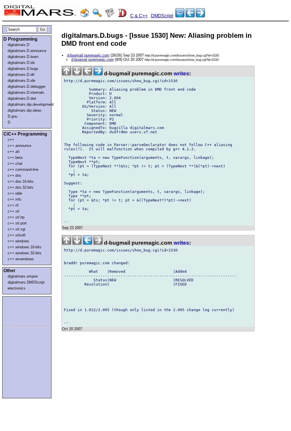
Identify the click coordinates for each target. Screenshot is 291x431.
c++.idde (15, 193)
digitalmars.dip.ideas (24, 110)
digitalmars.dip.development (28, 104)
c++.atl (13, 151)
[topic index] (179, 15)
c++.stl (13, 211)
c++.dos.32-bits (21, 187)
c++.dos (14, 175)
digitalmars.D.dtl (21, 74)
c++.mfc (15, 199)
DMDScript (162, 15)
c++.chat (15, 163)
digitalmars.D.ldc (21, 63)
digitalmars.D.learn (23, 57)
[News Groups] (109, 15)
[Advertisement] (20, 310)
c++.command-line (23, 169)
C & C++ (138, 15)
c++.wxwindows (21, 259)
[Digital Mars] (84, 15)
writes (181, 73)
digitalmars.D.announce (27, 51)
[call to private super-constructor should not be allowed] (190, 15)
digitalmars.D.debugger (26, 86)
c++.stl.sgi (16, 229)
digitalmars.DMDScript (26, 282)
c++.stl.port (17, 223)
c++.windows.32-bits (24, 253)
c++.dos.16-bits (21, 181)
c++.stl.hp (16, 217)
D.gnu (12, 116)
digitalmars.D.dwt (22, 98)
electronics (17, 288)
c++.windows (18, 241)
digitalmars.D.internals (26, 92)
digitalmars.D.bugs (23, 68)
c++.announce (19, 145)
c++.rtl (13, 205)
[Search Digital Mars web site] (97, 15)
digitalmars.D (18, 45)
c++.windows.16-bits (24, 247)
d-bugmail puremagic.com (88, 55)
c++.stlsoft (17, 235)
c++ (11, 140)
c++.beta (15, 157)
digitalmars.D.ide (21, 80)
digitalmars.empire (23, 276)
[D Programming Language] (122, 15)
